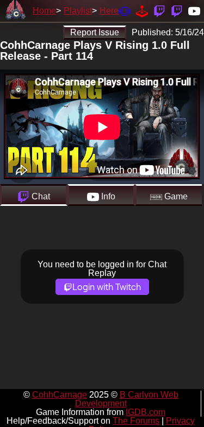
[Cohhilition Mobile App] (125, 10)
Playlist (78, 10)
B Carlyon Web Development (126, 399)
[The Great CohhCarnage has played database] (142, 10)
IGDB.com (145, 412)
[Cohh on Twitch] (177, 10)
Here (109, 10)
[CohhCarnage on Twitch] (159, 10)
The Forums (136, 420)
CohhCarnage (59, 394)
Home (44, 10)
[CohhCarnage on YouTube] (194, 10)
